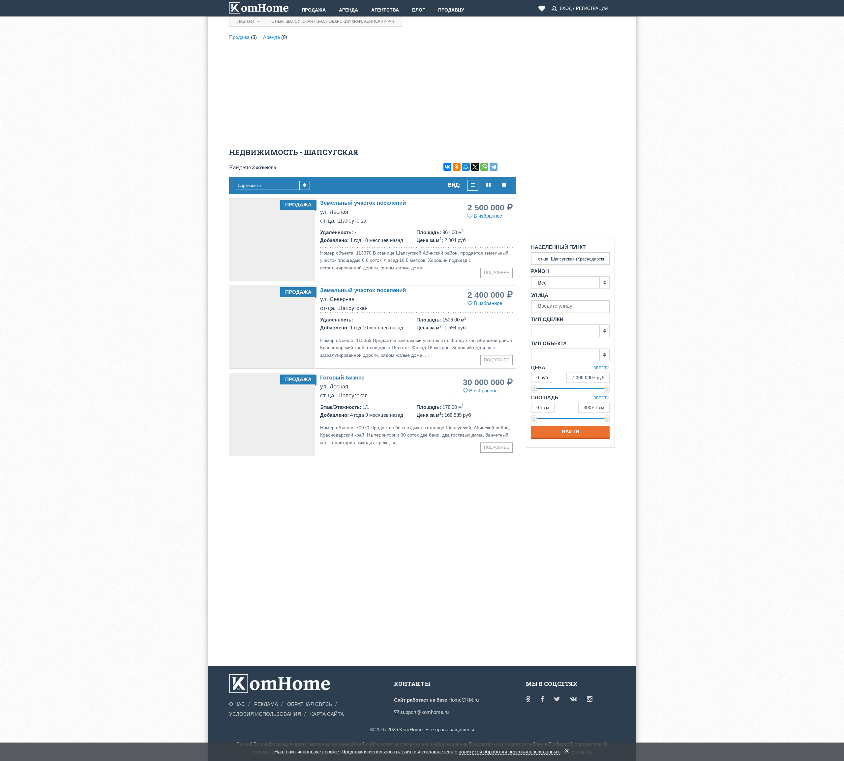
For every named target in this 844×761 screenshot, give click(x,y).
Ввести (601, 368)
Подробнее (496, 272)
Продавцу (451, 10)
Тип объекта (549, 343)
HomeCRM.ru (463, 700)
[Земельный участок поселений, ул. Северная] (272, 327)
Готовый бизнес (342, 378)
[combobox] (273, 185)
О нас (237, 704)
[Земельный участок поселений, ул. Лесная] (272, 239)
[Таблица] (503, 185)
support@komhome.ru (424, 712)
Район (540, 271)
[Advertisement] (372, 95)
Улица (539, 295)
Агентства (385, 10)
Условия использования (265, 714)
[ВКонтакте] (447, 167)
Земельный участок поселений (363, 203)
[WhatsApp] (484, 167)
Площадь (544, 397)
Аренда (348, 10)
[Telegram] (493, 167)
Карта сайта (327, 714)
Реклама (266, 704)
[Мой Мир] (466, 167)
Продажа (314, 10)
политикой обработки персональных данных (509, 751)
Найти (570, 431)
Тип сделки (547, 319)
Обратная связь (309, 704)
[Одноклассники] (457, 167)
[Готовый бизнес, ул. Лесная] (272, 414)
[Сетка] (488, 185)
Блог (418, 10)
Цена (538, 367)
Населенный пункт (558, 247)
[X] (475, 167)
